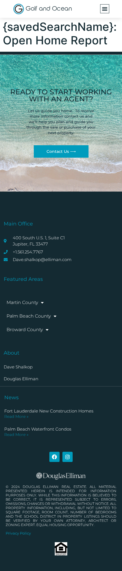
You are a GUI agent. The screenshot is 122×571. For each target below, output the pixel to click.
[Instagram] (67, 457)
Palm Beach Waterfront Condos (37, 429)
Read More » (16, 416)
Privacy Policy (18, 533)
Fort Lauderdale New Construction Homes (48, 411)
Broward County (25, 329)
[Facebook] (54, 457)
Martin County (22, 302)
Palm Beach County (29, 316)
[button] (104, 8)
